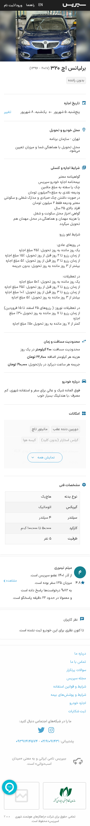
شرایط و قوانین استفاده (69, 686)
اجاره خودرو (78, 703)
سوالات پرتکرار (76, 670)
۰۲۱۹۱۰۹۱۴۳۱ (50, 741)
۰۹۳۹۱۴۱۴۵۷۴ (27, 741)
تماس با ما (78, 662)
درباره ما (80, 653)
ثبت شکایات (77, 711)
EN (40, 4)
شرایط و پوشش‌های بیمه (68, 695)
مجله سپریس (76, 678)
